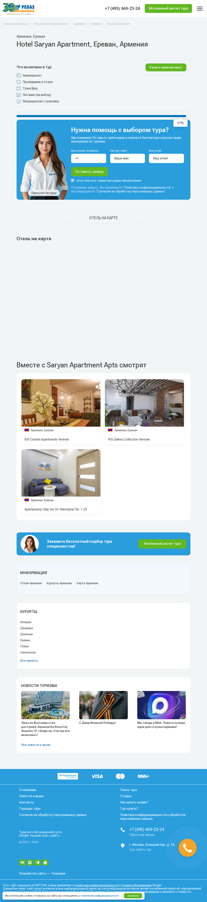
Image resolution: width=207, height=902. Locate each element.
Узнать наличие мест (166, 67)
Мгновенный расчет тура (162, 544)
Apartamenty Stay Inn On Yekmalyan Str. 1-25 (55, 509)
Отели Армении (31, 583)
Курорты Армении (59, 583)
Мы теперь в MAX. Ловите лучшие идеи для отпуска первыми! (161, 724)
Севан (24, 646)
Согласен (133, 895)
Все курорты (29, 660)
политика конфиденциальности (97, 885)
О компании (27, 790)
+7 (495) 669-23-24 (122, 8)
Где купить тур (140, 849)
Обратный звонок (142, 835)
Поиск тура (128, 790)
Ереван (25, 640)
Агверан (25, 622)
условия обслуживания (136, 885)
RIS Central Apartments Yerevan (46, 439)
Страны (126, 796)
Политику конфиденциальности (147, 187)
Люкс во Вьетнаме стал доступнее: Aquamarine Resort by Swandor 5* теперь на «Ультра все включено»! (45, 729)
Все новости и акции (35, 745)
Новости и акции (31, 796)
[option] (60, 404)
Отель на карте (103, 218)
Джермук (26, 628)
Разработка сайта (32, 873)
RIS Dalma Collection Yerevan (129, 439)
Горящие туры (30, 809)
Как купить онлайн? (134, 802)
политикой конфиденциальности (99, 895)
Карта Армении (87, 583)
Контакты (26, 802)
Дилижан (26, 634)
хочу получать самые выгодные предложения (109, 180)
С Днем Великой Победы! (97, 722)
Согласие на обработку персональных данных (130, 191)
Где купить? (129, 809)
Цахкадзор (28, 652)
